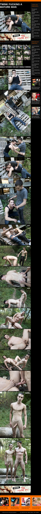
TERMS (29, 512)
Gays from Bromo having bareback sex (7, 494)
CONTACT (37, 512)
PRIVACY (31, 512)
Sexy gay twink (2, 41)
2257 (34, 512)
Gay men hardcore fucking (5, 493)
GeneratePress (14, 512)
